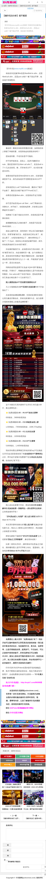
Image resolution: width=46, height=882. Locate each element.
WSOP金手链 (24, 764)
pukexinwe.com (31, 691)
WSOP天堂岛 (39, 760)
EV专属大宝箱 (24, 756)
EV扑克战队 (40, 756)
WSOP (24, 760)
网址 (6, 856)
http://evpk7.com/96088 (30, 682)
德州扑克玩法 (16, 751)
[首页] (43, 866)
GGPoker (9, 760)
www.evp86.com (20, 69)
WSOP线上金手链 (9, 764)
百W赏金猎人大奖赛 (40, 764)
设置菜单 (30, 8)
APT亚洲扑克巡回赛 (9, 756)
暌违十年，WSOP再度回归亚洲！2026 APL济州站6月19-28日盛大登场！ (33, 787)
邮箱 (7, 850)
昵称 (7, 845)
